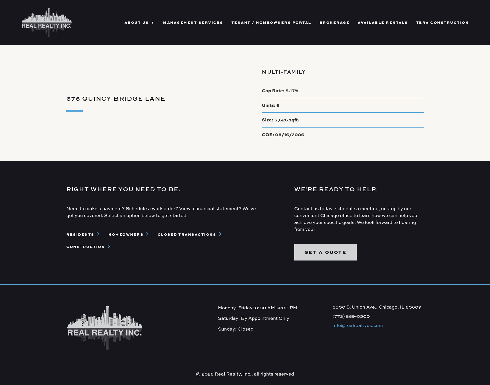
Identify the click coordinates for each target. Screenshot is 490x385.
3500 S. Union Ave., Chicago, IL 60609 (377, 307)
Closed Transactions (187, 234)
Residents (80, 234)
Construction (85, 246)
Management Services (193, 22)
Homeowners (125, 234)
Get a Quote (325, 252)
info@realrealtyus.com (358, 325)
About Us (137, 22)
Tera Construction (442, 22)
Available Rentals (383, 22)
